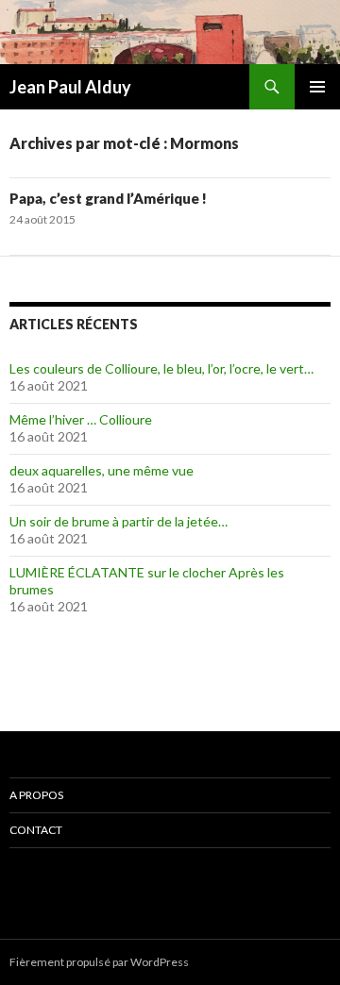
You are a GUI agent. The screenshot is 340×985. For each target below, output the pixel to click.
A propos (36, 795)
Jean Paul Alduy (70, 86)
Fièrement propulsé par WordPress (99, 962)
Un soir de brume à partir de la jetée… (118, 521)
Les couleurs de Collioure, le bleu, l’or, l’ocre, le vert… (161, 368)
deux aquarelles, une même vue (101, 470)
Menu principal (317, 86)
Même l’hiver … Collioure (80, 419)
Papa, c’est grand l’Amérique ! (108, 198)
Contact (35, 830)
